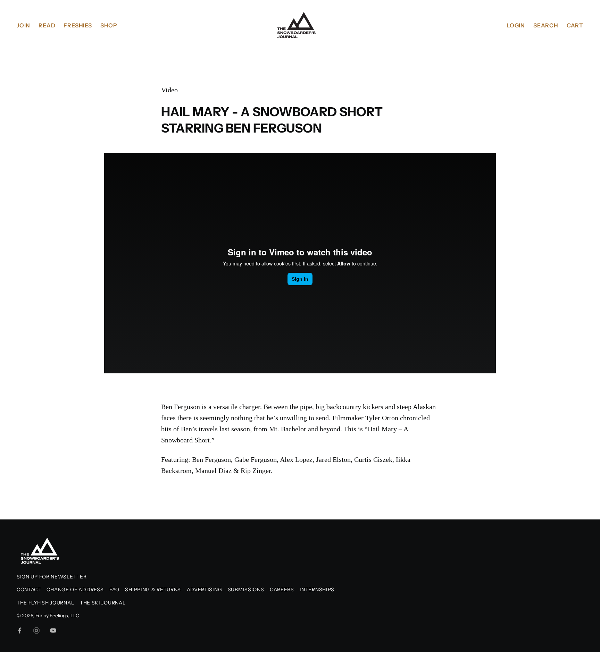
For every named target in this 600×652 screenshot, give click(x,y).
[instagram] (36, 630)
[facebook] (19, 630)
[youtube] (53, 630)
